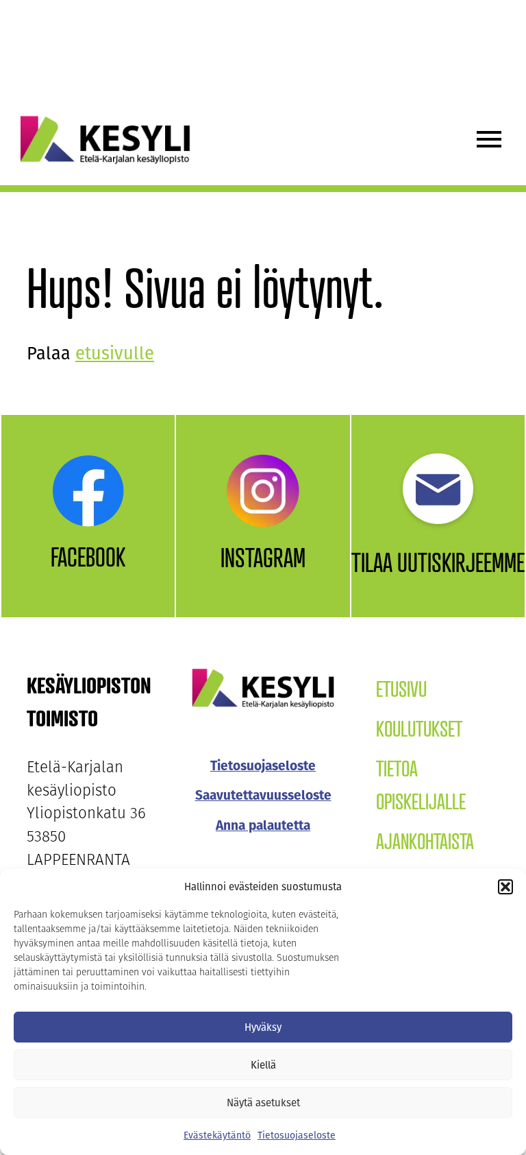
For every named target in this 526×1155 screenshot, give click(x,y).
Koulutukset (419, 728)
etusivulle (114, 353)
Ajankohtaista (425, 841)
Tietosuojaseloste (297, 1135)
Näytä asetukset (263, 1103)
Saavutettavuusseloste (263, 795)
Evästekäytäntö (217, 1135)
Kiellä (263, 1065)
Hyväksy (263, 1027)
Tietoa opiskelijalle (421, 784)
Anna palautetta (263, 825)
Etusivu (401, 689)
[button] (505, 887)
